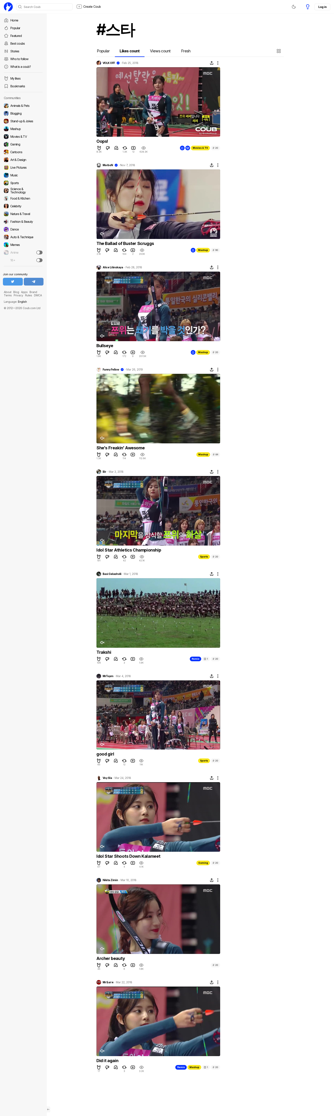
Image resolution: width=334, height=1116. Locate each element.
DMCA (38, 295)
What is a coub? (20, 67)
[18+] (39, 260)
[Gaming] (23, 144)
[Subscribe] (39, 252)
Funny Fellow (111, 369)
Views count (160, 51)
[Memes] (23, 245)
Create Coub (92, 6)
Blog (16, 292)
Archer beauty (110, 958)
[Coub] (8, 6)
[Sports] (23, 183)
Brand (33, 292)
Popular (15, 28)
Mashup (203, 250)
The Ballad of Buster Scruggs (125, 243)
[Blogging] (23, 113)
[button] (279, 51)
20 (215, 148)
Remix (195, 658)
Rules (28, 295)
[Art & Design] (23, 160)
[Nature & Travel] (23, 214)
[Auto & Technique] (23, 237)
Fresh (186, 51)
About (7, 292)
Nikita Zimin (110, 880)
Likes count (130, 51)
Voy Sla (107, 778)
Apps (24, 292)
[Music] (23, 175)
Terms (8, 295)
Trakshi (103, 652)
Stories (14, 51)
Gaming (203, 862)
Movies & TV (200, 147)
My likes (15, 78)
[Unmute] (102, 233)
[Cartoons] (23, 152)
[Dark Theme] (294, 7)
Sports (204, 556)
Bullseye (104, 345)
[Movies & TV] (23, 136)
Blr (104, 471)
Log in (322, 7)
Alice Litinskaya (113, 267)
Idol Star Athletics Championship (128, 549)
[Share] (211, 63)
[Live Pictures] (23, 167)
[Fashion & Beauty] (23, 221)
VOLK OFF (109, 63)
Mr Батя (108, 982)
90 (215, 250)
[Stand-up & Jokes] (23, 121)
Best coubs (17, 43)
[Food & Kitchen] (23, 198)
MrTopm (108, 676)
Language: (15, 301)
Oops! (102, 141)
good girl (105, 753)
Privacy (18, 295)
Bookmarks (17, 86)
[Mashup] (23, 129)
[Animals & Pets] (23, 106)
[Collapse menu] (48, 1109)
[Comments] (116, 148)
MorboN (108, 165)
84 (215, 454)
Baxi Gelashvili (112, 574)
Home (14, 20)
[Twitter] (13, 282)
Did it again (107, 1060)
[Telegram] (34, 282)
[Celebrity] (23, 206)
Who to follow (19, 59)
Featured (16, 36)
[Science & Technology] (23, 191)
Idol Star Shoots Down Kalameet (128, 856)
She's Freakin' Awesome (120, 447)
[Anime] (23, 252)
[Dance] (23, 229)
